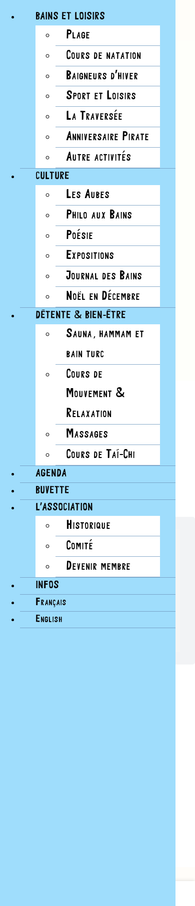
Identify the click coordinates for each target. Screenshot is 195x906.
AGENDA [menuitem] (51, 473)
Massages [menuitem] (87, 434)
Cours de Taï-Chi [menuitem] (100, 455)
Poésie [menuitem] (79, 235)
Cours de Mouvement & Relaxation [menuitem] (95, 394)
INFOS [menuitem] (47, 585)
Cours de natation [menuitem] (103, 55)
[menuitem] (51, 602)
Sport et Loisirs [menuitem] (101, 96)
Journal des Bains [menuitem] (104, 276)
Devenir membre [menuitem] (98, 566)
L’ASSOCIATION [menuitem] (64, 507)
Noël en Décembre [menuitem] (103, 296)
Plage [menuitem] (78, 35)
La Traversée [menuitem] (94, 116)
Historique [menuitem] (88, 525)
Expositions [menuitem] (90, 255)
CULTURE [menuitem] (53, 176)
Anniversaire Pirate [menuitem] (107, 137)
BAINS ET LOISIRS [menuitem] (70, 16)
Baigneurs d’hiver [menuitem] (102, 76)
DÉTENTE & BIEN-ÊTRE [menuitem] (81, 315)
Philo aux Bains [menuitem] (99, 215)
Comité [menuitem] (79, 546)
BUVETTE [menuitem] (53, 490)
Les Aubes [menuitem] (88, 195)
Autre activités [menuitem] (98, 157)
